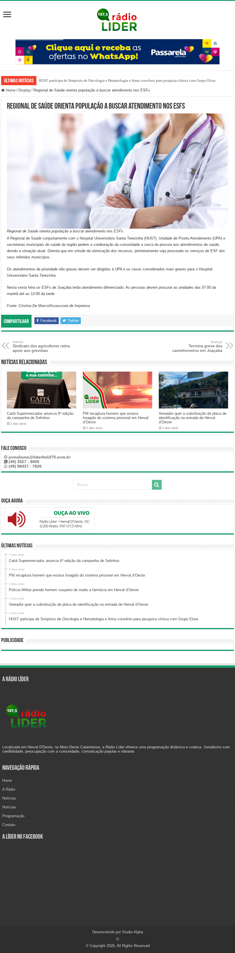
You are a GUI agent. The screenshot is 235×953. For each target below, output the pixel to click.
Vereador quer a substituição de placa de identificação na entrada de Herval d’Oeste (192, 417)
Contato (8, 825)
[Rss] (117, 939)
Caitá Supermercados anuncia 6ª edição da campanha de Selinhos (40, 415)
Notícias (9, 798)
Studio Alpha (132, 932)
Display (24, 90)
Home (10, 90)
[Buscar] (157, 485)
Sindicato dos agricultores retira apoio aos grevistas (41, 346)
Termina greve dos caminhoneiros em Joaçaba (197, 346)
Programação (13, 816)
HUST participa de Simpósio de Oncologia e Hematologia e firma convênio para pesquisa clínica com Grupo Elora (127, 80)
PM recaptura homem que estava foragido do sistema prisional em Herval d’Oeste (115, 417)
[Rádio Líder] (117, 19)
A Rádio (8, 789)
